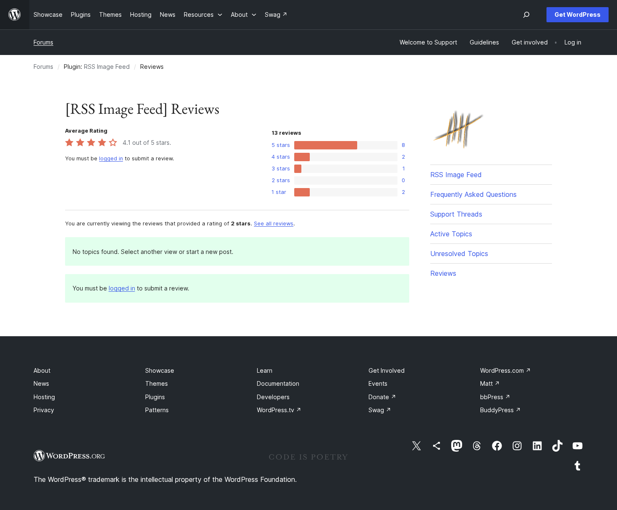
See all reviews (273, 223)
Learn (264, 370)
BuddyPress (500, 409)
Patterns (157, 409)
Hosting (44, 396)
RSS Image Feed (107, 66)
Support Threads (456, 214)
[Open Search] (526, 14)
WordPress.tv (279, 409)
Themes (156, 383)
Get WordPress (577, 14)
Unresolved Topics (459, 253)
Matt (490, 383)
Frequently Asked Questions (473, 194)
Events (378, 383)
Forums (43, 42)
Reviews (443, 273)
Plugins (155, 396)
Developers (273, 396)
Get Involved (387, 370)
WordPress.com (505, 370)
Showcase (159, 370)
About (42, 370)
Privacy (44, 409)
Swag (380, 409)
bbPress (495, 396)
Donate (382, 396)
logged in (111, 158)
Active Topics (451, 234)
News (41, 383)
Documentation (278, 383)
